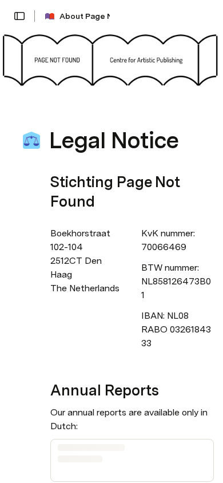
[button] (19, 16)
